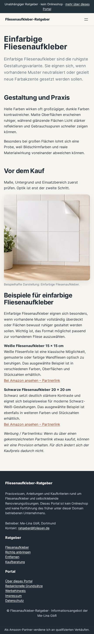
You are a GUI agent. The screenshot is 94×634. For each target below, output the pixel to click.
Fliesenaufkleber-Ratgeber (27, 19)
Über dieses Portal (18, 581)
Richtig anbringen (18, 552)
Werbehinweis (15, 591)
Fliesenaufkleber (17, 547)
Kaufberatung (15, 562)
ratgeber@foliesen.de (33, 528)
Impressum (13, 596)
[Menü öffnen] (86, 19)
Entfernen (12, 557)
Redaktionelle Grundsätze (24, 586)
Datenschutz (14, 600)
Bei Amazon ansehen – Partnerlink (32, 380)
